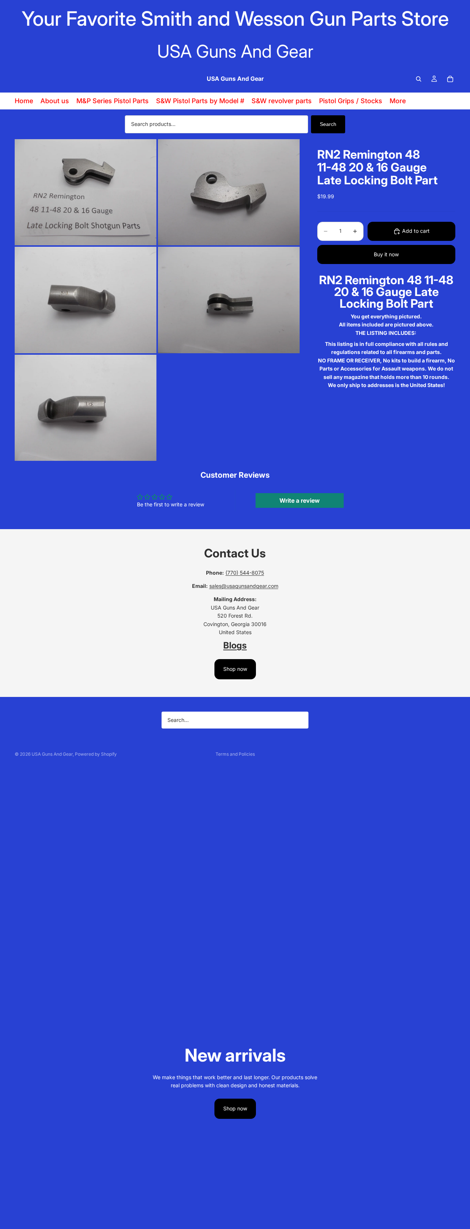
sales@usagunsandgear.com (243, 586)
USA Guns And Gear (52, 754)
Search (328, 124)
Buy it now (386, 254)
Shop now (235, 669)
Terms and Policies (235, 754)
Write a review (299, 500)
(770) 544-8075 (244, 573)
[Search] (419, 79)
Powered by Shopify (96, 754)
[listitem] (397, 100)
